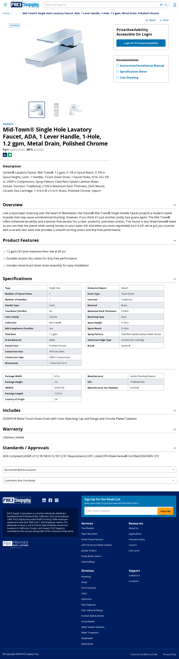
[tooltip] (16, 13)
